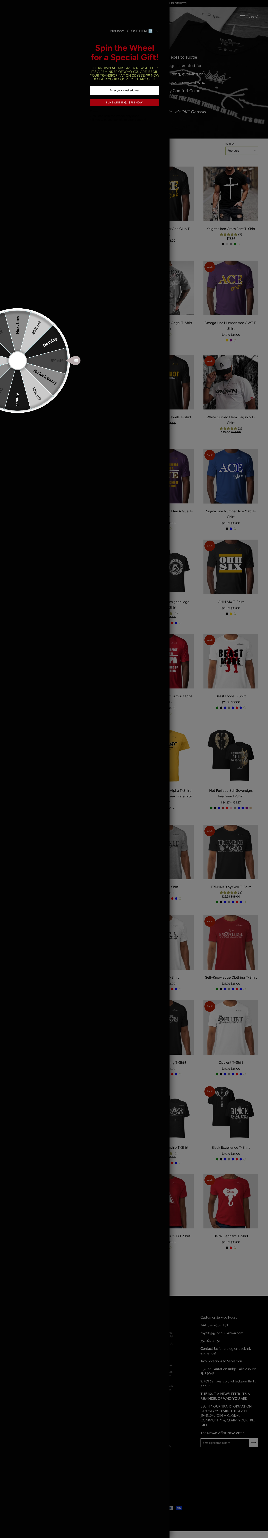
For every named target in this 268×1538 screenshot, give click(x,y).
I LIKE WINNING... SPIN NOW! (124, 102)
